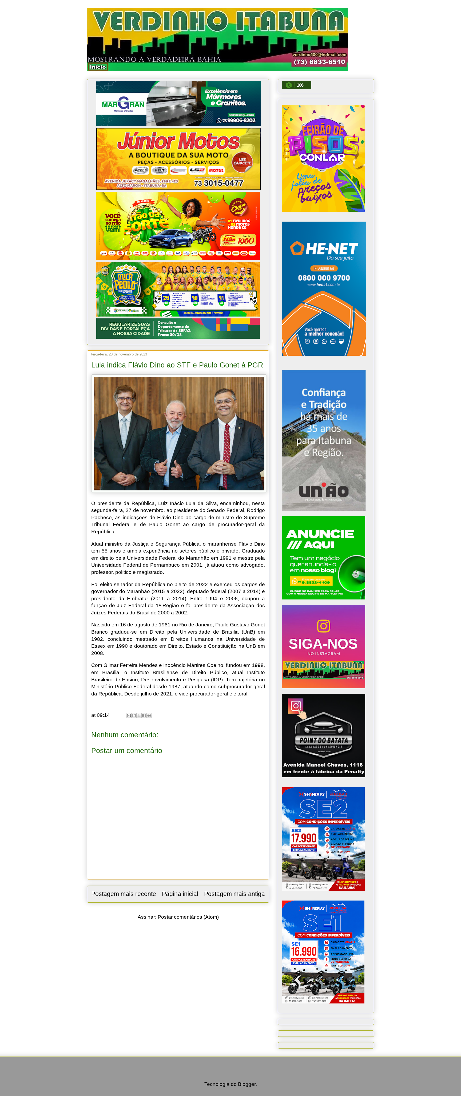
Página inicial (180, 893)
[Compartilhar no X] (139, 715)
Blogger (247, 1084)
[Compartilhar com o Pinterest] (149, 715)
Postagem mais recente (123, 893)
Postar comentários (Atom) (188, 917)
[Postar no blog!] (134, 715)
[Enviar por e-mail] (129, 715)
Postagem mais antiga (234, 893)
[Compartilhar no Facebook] (144, 715)
